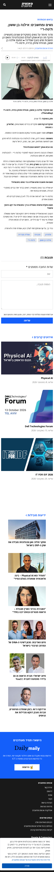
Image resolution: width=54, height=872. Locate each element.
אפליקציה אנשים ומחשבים (42, 810)
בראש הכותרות (45, 19)
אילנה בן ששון (45, 240)
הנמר (50, 799)
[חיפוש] (4, 4)
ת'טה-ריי (31, 240)
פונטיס (37, 234)
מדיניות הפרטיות (46, 806)
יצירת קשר (48, 787)
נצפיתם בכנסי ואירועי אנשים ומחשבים (38, 826)
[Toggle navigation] (49, 4)
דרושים (49, 791)
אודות (50, 795)
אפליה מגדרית (24, 234)
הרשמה (25, 767)
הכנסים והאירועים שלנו (43, 822)
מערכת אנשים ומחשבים (44, 48)
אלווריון (48, 234)
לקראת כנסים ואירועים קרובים (41, 830)
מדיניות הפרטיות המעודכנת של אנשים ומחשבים (31, 859)
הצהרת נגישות (46, 802)
